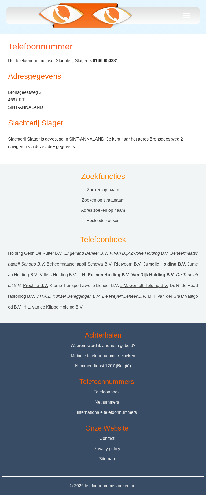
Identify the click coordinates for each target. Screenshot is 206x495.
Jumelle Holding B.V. (164, 264)
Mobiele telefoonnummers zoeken (103, 355)
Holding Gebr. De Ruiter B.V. (35, 253)
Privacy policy (107, 448)
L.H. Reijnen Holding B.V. (104, 274)
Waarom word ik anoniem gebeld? (103, 345)
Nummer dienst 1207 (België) (103, 366)
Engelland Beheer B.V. (86, 253)
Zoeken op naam (103, 190)
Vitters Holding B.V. (58, 274)
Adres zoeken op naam (103, 210)
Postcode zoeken (103, 220)
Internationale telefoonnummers (107, 412)
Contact (107, 438)
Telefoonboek (107, 392)
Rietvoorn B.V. (128, 264)
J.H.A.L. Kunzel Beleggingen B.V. (68, 296)
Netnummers (107, 402)
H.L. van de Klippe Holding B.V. (53, 307)
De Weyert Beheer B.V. (124, 296)
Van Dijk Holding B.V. (153, 274)
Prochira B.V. (35, 285)
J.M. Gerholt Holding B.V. (144, 285)
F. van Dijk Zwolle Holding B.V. (139, 253)
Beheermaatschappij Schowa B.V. (79, 264)
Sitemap (107, 459)
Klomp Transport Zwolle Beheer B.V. (84, 285)
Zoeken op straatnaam (103, 200)
